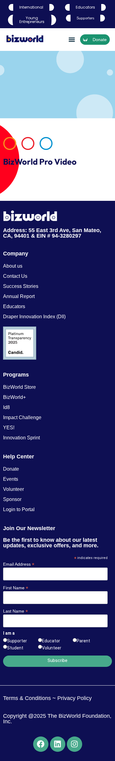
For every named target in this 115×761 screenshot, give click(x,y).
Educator (51, 640)
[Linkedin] (57, 744)
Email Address (18, 564)
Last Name (15, 611)
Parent (83, 640)
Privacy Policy (74, 698)
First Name (15, 587)
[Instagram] (74, 744)
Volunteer (51, 647)
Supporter (17, 640)
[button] (72, 40)
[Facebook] (40, 744)
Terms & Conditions (27, 698)
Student (15, 647)
